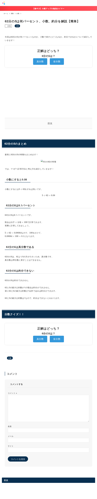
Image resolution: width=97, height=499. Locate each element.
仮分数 (56, 61)
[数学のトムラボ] (3, 3)
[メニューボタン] (94, 3)
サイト (10, 446)
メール (10, 436)
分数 (17, 26)
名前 (10, 426)
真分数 (40, 61)
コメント (12, 393)
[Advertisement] (48, 92)
